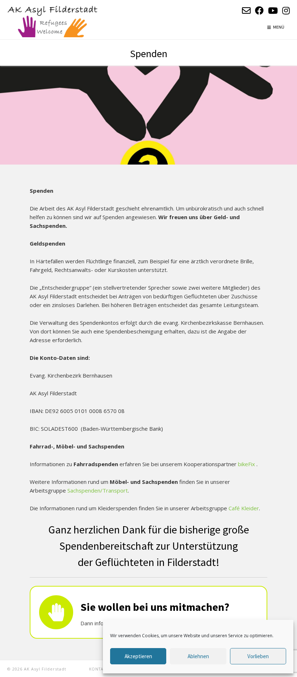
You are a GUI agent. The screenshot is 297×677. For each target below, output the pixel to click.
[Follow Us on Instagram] (286, 10)
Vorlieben (258, 656)
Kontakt (98, 669)
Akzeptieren (138, 656)
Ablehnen (198, 656)
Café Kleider (244, 508)
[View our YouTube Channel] (273, 10)
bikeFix (247, 464)
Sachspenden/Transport (97, 490)
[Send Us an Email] (246, 10)
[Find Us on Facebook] (259, 10)
